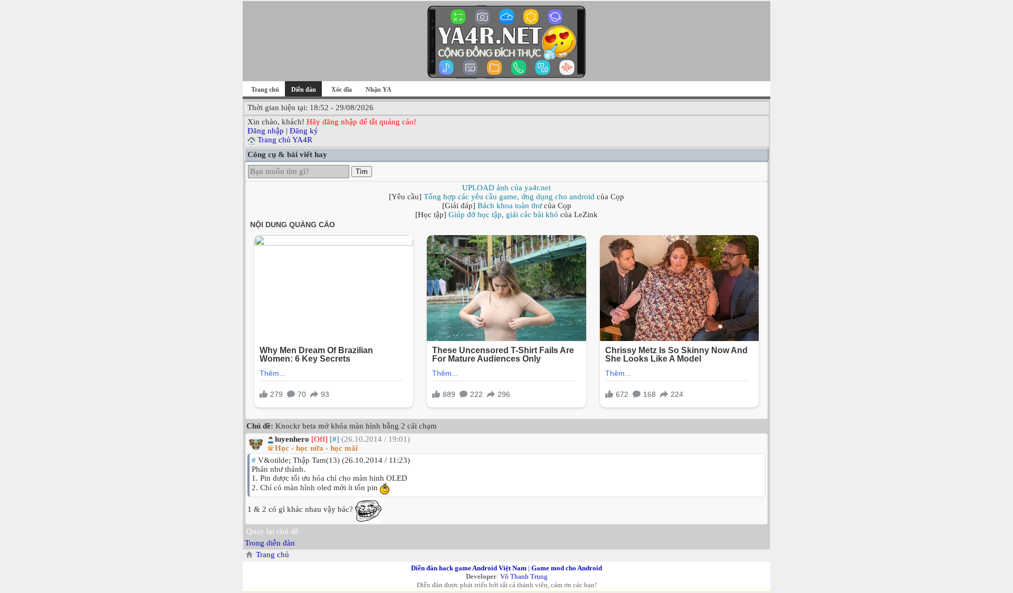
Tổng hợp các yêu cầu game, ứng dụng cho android (509, 196)
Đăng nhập (265, 131)
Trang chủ (265, 89)
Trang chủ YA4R (284, 139)
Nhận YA (378, 89)
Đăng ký (304, 131)
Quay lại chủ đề (272, 531)
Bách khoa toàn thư (509, 205)
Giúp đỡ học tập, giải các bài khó (503, 214)
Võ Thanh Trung (524, 576)
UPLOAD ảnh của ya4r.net (506, 187)
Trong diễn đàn (270, 543)
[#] (334, 439)
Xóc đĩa (341, 89)
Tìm (362, 172)
